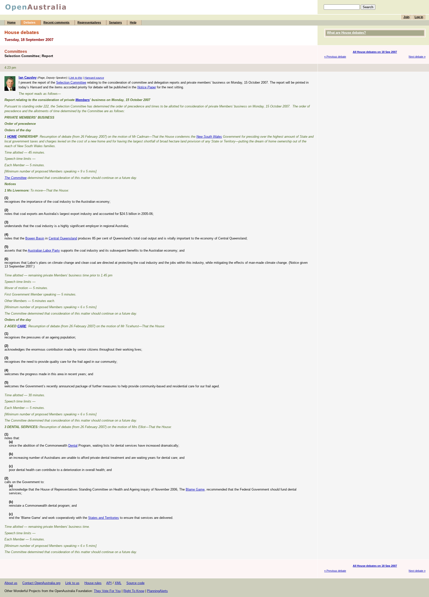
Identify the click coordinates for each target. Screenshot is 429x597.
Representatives (89, 22)
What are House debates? (346, 32)
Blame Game (195, 489)
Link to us (72, 583)
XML (118, 583)
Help (133, 22)
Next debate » (417, 56)
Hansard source (94, 77)
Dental (72, 445)
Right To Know (133, 591)
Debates (30, 22)
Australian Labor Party (44, 250)
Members (82, 100)
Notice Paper (146, 87)
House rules (93, 583)
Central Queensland (63, 238)
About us (10, 583)
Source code (135, 583)
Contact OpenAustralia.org (41, 583)
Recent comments (56, 22)
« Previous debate (335, 56)
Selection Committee (71, 82)
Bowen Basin (34, 238)
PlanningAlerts (157, 591)
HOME (12, 136)
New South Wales (209, 136)
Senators (115, 22)
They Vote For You (107, 591)
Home (11, 22)
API (109, 583)
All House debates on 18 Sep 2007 (375, 51)
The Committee (15, 178)
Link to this (75, 77)
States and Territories (103, 518)
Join (406, 17)
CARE (21, 326)
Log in (419, 17)
